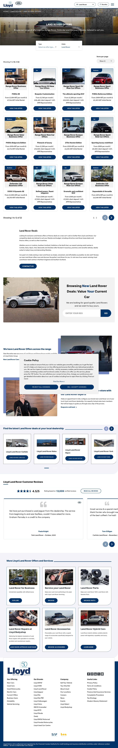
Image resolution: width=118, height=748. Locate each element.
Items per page (102, 56)
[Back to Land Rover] (18, 4)
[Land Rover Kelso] (47, 443)
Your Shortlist (65, 686)
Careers (63, 695)
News (62, 698)
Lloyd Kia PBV (39, 698)
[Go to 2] (55, 468)
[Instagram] (92, 675)
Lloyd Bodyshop (66, 707)
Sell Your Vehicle (66, 683)
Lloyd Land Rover (40, 689)
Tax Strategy (92, 698)
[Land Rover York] (104, 443)
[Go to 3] (63, 468)
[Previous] (105, 544)
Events (62, 701)
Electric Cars (11, 692)
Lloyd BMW (38, 683)
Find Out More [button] (58, 381)
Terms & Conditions (94, 686)
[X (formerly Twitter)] (98, 675)
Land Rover (15, 11)
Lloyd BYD (37, 710)
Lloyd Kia (37, 695)
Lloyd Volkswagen (40, 701)
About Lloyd (64, 689)
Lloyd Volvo (38, 704)
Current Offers (12, 695)
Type (40, 44)
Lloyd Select (64, 704)
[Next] (112, 544)
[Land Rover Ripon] (75, 441)
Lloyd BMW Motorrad (42, 719)
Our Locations (65, 692)
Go (105, 313)
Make (63, 44)
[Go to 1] (46, 468)
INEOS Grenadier (40, 707)
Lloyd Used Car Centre (42, 725)
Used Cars (11, 686)
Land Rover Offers (32, 11)
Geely (36, 716)
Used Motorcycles (13, 689)
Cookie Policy (92, 689)
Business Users (12, 698)
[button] (41, 387)
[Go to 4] (71, 468)
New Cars (10, 683)
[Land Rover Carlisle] (17, 443)
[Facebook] (88, 675)
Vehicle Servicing (13, 704)
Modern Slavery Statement (97, 701)
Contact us (28, 266)
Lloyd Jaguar (38, 692)
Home (6, 11)
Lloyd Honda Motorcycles (43, 722)
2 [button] (96, 217)
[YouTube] (102, 675)
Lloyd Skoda (38, 713)
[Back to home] (8, 4)
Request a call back (68, 407)
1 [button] (93, 217)
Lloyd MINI (38, 686)
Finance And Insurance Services (99, 692)
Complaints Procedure (95, 695)
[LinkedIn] (95, 675)
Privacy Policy (92, 683)
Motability (11, 701)
